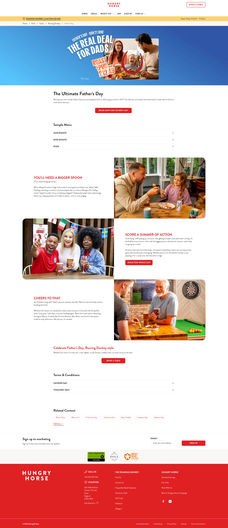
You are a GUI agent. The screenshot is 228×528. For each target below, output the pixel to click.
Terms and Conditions (198, 524)
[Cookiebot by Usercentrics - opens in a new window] (31, 22)
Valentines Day (109, 417)
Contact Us (119, 482)
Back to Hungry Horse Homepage (174, 493)
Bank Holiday (126, 417)
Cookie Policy (158, 524)
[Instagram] (170, 501)
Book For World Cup (139, 262)
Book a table (113, 360)
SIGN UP (193, 443)
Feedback (118, 503)
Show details (139, 22)
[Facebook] (163, 501)
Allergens (118, 508)
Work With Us (167, 487)
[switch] (84, 22)
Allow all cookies (192, 6)
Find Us (118, 477)
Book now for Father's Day (113, 110)
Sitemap (183, 524)
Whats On (75, 417)
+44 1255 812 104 (91, 477)
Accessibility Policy (142, 524)
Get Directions (89, 503)
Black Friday (60, 417)
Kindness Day (143, 417)
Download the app (168, 477)
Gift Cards (119, 498)
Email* (154, 438)
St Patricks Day (91, 417)
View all (57, 424)
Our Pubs (165, 482)
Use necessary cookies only (192, 14)
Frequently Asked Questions (125, 487)
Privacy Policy (171, 524)
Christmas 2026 (121, 493)
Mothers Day (159, 417)
